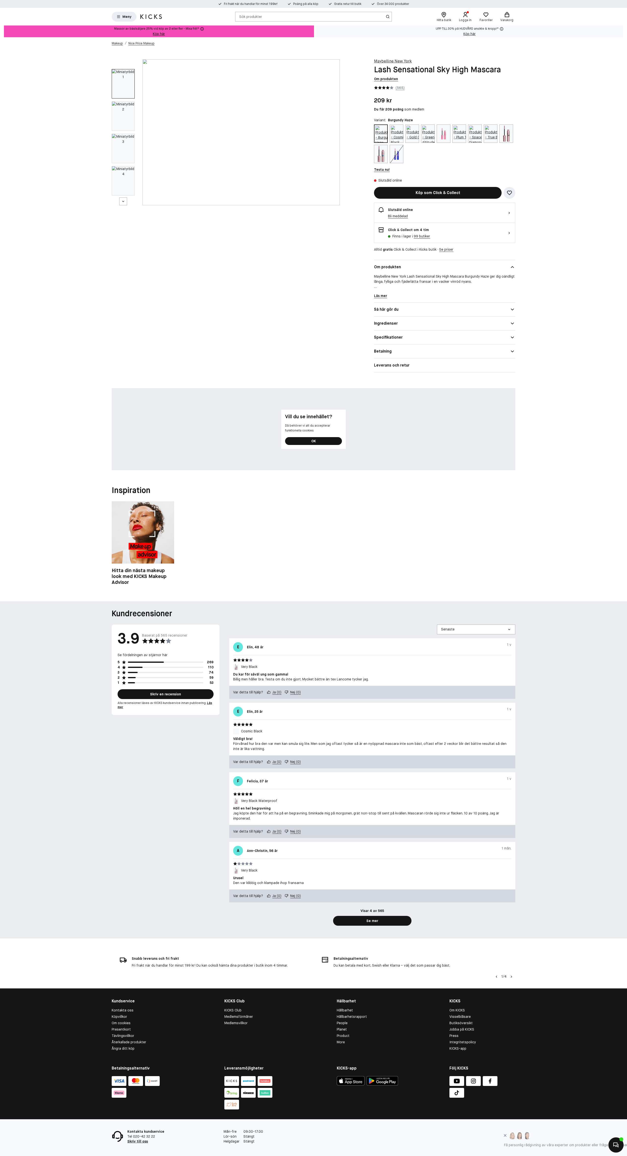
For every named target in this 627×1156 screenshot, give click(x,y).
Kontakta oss (122, 1010)
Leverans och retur (392, 365)
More (341, 1042)
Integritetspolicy (462, 1042)
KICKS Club (232, 1010)
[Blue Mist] (396, 154)
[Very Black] (506, 133)
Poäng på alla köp (305, 4)
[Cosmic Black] (396, 133)
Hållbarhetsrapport (352, 1016)
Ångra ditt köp (123, 1048)
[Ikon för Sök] (388, 17)
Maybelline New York (393, 61)
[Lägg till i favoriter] (509, 193)
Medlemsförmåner (238, 1016)
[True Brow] (490, 133)
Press (453, 1035)
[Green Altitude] (428, 133)
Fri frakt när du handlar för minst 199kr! (250, 4)
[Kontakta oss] (616, 1145)
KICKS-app (457, 1048)
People (342, 1023)
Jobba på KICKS (461, 1029)
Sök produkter (250, 16)
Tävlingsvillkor (123, 1035)
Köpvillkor (119, 1016)
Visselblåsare (460, 1016)
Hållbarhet (345, 1010)
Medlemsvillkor (236, 1023)
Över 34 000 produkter (393, 4)
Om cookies (121, 1023)
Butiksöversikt (461, 1023)
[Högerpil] (511, 977)
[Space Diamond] (475, 133)
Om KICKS (457, 1010)
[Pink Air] (443, 133)
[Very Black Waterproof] (381, 154)
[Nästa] (123, 201)
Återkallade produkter (129, 1042)
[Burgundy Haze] (381, 133)
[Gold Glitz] (412, 133)
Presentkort (121, 1029)
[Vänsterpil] (496, 977)
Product (343, 1035)
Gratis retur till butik (347, 4)
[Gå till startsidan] (151, 17)
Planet (342, 1029)
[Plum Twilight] (459, 133)
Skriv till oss (137, 1141)
